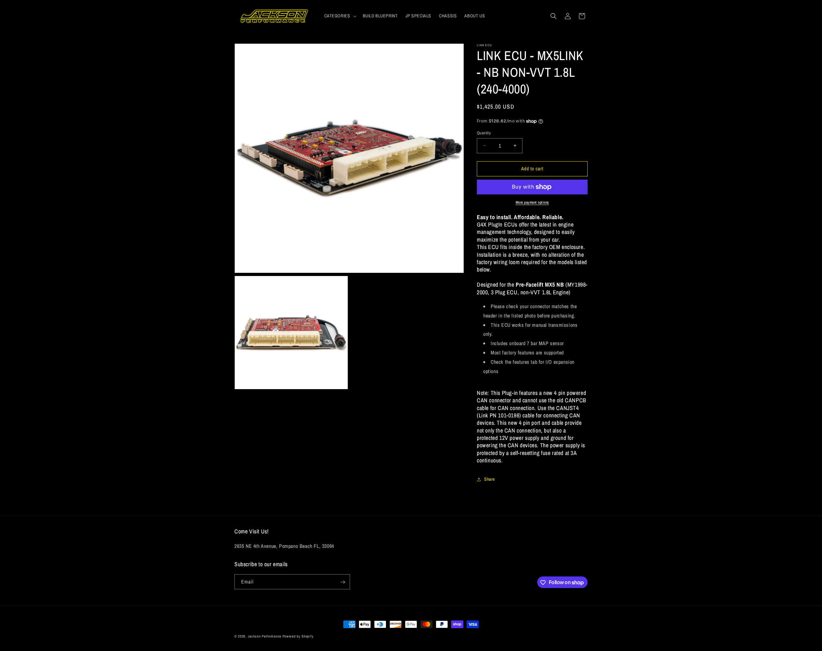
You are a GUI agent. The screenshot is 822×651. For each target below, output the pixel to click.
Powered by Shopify (298, 636)
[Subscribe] (343, 582)
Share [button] (489, 479)
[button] (339, 15)
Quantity (484, 133)
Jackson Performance (264, 636)
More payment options (532, 202)
